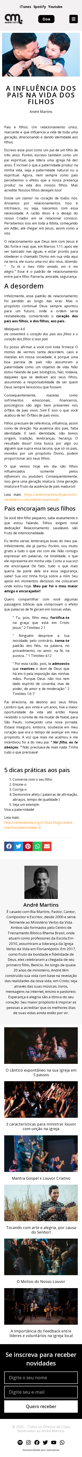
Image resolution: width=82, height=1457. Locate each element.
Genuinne (53, 1450)
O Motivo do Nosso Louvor (41, 1281)
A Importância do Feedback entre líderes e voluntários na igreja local (41, 1333)
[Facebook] (37, 1442)
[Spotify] (20, 1442)
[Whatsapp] (62, 1442)
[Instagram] (28, 1442)
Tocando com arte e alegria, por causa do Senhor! (41, 1230)
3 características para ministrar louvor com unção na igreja (41, 1126)
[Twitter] (45, 1442)
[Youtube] (53, 1442)
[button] (73, 19)
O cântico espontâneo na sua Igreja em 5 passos (41, 1072)
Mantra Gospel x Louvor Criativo (41, 1178)
